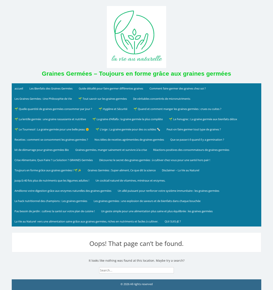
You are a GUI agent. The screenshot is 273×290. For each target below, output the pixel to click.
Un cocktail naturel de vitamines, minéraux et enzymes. (130, 180)
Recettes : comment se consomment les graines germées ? (51, 139)
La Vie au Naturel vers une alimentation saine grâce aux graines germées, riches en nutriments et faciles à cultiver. (86, 221)
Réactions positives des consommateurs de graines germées (191, 150)
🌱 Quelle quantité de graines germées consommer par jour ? (53, 109)
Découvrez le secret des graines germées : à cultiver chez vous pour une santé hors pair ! (154, 160)
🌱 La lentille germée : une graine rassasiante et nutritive (50, 119)
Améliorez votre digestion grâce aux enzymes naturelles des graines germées (63, 191)
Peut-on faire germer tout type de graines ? (194, 129)
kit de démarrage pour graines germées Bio (42, 150)
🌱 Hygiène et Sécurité (113, 109)
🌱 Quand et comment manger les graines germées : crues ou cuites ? (177, 109)
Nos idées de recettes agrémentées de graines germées (129, 139)
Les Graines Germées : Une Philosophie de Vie (43, 99)
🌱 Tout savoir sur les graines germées (102, 99)
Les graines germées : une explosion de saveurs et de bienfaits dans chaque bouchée (147, 201)
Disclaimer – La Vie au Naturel (180, 170)
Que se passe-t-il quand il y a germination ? (197, 139)
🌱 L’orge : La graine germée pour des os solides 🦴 (128, 129)
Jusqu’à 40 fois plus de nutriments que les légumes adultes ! (52, 180)
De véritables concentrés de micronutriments (161, 99)
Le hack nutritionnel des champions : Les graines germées (51, 201)
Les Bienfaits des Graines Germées (51, 88)
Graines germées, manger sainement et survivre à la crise (111, 150)
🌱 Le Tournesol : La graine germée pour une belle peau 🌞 (52, 129)
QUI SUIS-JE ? (173, 221)
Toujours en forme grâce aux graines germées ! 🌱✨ (48, 170)
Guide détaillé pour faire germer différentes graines (111, 88)
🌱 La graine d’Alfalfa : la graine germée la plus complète (127, 119)
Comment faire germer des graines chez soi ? (178, 88)
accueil (19, 88)
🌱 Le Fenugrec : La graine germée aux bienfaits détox (203, 119)
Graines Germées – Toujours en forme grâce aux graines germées (136, 73)
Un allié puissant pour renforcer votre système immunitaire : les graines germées (168, 191)
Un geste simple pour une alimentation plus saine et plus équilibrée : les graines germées (157, 211)
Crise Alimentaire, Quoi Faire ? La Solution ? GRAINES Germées (54, 160)
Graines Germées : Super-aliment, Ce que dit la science (122, 170)
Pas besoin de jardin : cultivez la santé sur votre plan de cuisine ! (55, 211)
